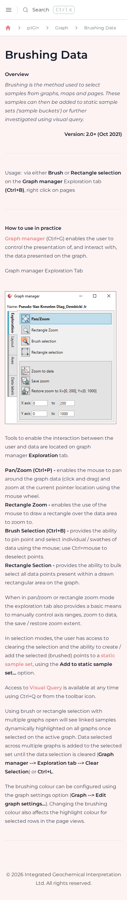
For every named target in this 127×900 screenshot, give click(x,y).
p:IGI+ (33, 28)
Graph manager (25, 239)
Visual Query (46, 688)
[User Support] (8, 28)
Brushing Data (100, 28)
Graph (61, 28)
